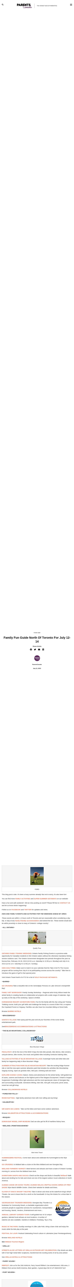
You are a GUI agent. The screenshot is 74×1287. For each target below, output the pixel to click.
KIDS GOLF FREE (8, 968)
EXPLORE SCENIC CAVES (12, 1075)
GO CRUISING (7, 986)
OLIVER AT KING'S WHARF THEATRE (16, 1192)
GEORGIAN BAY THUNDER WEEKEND (16, 1203)
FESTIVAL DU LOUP (9, 1233)
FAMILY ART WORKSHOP (11, 992)
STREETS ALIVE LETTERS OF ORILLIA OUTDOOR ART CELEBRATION (29, 1250)
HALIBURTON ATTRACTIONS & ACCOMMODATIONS (28, 1113)
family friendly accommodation (27, 921)
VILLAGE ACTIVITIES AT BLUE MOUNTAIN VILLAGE (22, 1059)
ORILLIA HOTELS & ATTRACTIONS (18, 1257)
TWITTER (27, 910)
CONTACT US (65, 903)
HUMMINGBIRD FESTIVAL (12, 1158)
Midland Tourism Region (14, 1242)
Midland (64, 1175)
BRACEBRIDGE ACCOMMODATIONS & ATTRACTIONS (26, 1026)
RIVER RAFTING (8, 1098)
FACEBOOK (16, 910)
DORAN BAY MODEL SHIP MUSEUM (16, 1121)
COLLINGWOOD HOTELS (17, 1089)
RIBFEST (5, 1265)
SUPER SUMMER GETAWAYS (45, 899)
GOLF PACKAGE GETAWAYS (46, 977)
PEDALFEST (6, 1052)
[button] (31, 650)
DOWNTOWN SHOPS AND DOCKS (15, 1175)
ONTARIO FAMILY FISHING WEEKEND (16, 953)
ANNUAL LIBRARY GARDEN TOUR (15, 1215)
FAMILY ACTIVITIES (22, 899)
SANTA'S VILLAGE (9, 1020)
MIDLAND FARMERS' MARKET (13, 1169)
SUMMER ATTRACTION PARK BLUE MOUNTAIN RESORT (24, 1066)
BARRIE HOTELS (14, 1011)
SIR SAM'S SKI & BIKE (10, 1109)
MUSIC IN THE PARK (10, 1226)
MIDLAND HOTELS (15, 1238)
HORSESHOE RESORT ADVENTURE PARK (18, 1002)
